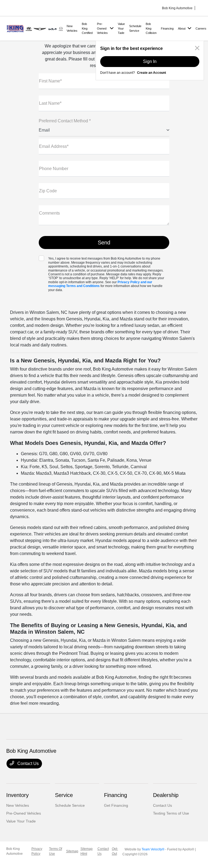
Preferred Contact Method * (65, 121)
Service (64, 795)
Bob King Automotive (14, 851)
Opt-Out (115, 851)
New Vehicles (17, 805)
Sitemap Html (86, 851)
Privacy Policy (36, 851)
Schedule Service (70, 805)
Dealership (165, 795)
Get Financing (116, 805)
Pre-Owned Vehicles (23, 813)
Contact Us (27, 763)
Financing (115, 795)
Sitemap (72, 851)
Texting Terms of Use (171, 813)
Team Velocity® (153, 849)
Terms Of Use (55, 851)
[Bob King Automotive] (35, 28)
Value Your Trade (21, 821)
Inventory (17, 795)
